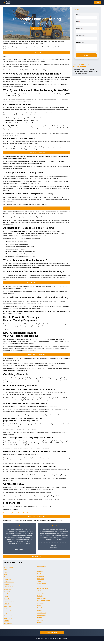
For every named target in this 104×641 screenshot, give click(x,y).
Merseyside (40, 603)
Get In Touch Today (37, 52)
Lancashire (40, 608)
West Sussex (7, 594)
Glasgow (39, 622)
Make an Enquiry (52, 632)
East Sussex (7, 589)
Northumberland (41, 615)
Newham (9, 513)
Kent (5, 574)
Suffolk (6, 596)
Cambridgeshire (8, 586)
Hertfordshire (7, 572)
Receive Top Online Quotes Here (36, 354)
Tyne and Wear (41, 612)
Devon (39, 605)
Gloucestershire (8, 615)
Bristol (39, 569)
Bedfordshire (7, 579)
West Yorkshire (41, 593)
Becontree (15, 513)
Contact (97, 2)
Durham (39, 610)
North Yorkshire (41, 598)
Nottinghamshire (41, 566)
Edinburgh (40, 620)
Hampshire (7, 591)
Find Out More (37, 208)
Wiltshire (6, 603)
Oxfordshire (7, 598)
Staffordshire (40, 578)
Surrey (6, 577)
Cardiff (39, 581)
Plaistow (20, 513)
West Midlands (8, 618)
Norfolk (6, 608)
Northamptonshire (9, 601)
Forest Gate (26, 513)
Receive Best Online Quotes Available (37, 282)
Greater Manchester (42, 588)
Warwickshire (7, 606)
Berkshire (6, 584)
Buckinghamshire (9, 581)
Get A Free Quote (36, 556)
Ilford (4, 513)
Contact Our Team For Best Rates (36, 152)
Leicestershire (8, 611)
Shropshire (40, 586)
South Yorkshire (41, 583)
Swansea (39, 595)
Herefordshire (41, 576)
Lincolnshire (40, 574)
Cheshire (39, 591)
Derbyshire (40, 571)
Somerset (6, 620)
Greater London (8, 567)
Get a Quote (36, 28)
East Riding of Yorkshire (43, 600)
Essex (6, 569)
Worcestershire (8, 623)
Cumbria (39, 617)
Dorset (6, 613)
